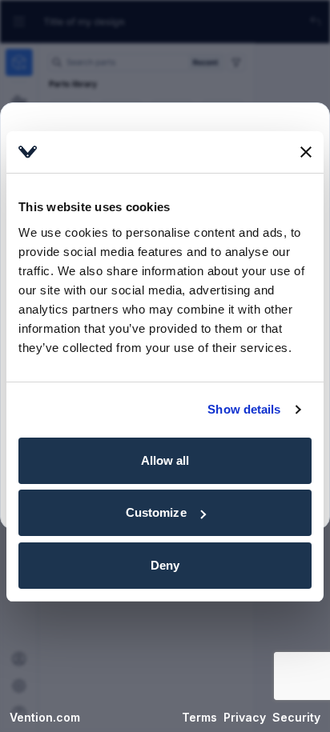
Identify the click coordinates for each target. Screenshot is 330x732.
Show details (243, 409)
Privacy (244, 717)
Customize (156, 512)
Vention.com (45, 717)
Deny (165, 565)
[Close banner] (306, 152)
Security (296, 717)
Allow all (165, 460)
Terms (199, 717)
